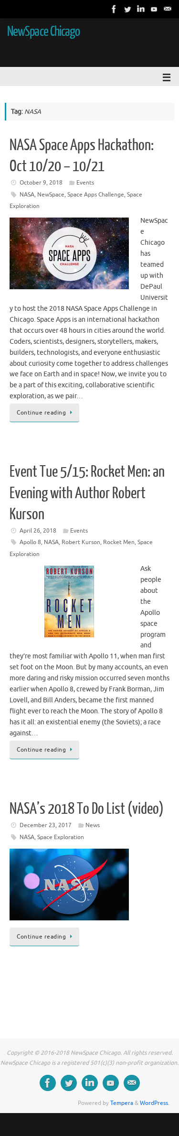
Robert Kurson (81, 542)
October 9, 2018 (41, 182)
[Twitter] (127, 9)
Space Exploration (60, 837)
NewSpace (50, 194)
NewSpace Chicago (43, 31)
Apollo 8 (30, 542)
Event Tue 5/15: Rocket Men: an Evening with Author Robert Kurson (87, 493)
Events (85, 182)
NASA (27, 194)
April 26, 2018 (38, 531)
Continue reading (41, 412)
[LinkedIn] (140, 9)
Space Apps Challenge (95, 194)
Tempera (121, 1103)
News (92, 825)
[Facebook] (114, 9)
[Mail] (167, 9)
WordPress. (154, 1103)
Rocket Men (119, 542)
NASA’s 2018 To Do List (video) (87, 809)
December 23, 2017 (46, 825)
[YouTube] (154, 9)
